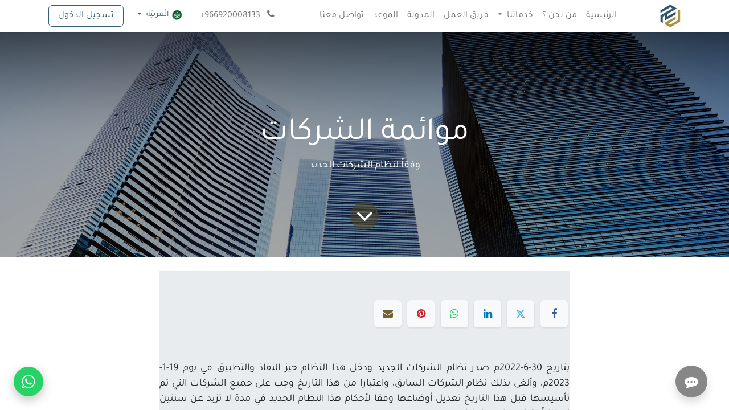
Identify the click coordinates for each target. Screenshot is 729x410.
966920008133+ (231, 15)
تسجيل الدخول (86, 15)
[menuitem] (601, 16)
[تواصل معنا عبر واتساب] (28, 381)
